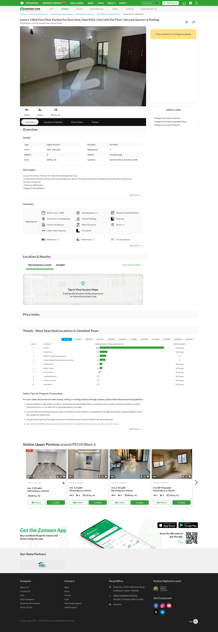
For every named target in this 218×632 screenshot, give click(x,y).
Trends (95, 122)
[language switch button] (184, 3)
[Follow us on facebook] (156, 608)
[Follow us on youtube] (170, 608)
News (67, 591)
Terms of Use (26, 607)
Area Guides (76, 3)
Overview (30, 122)
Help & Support (27, 599)
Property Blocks (54, 2)
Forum (68, 595)
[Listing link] (46, 478)
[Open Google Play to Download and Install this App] (188, 527)
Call (57, 502)
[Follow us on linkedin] (163, 614)
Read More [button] (134, 195)
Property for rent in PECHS (167, 125)
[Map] (57, 477)
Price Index (77, 122)
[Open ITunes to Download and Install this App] (167, 527)
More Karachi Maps (132, 265)
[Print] (186, 22)
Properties (32, 3)
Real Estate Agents (73, 603)
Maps (101, 3)
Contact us (25, 591)
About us (24, 587)
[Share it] (61, 477)
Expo (67, 599)
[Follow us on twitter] (156, 614)
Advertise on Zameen (30, 603)
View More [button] (134, 245)
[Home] (22, 2)
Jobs (22, 595)
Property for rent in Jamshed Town (170, 121)
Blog (90, 3)
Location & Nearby (53, 122)
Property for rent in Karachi (167, 118)
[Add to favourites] (64, 476)
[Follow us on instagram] (163, 608)
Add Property (71, 607)
